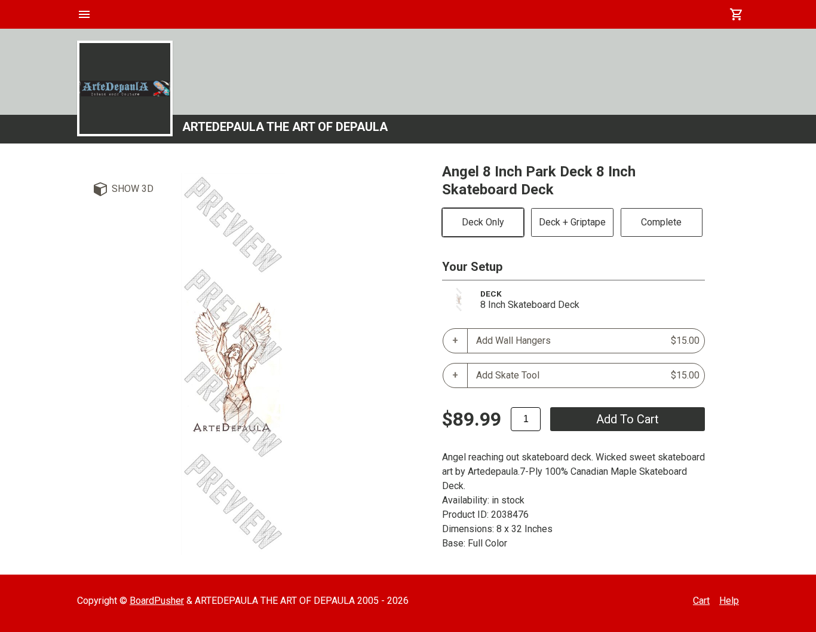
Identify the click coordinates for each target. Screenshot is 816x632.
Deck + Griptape (572, 222)
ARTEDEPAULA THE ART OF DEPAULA (285, 127)
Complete (661, 222)
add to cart (627, 419)
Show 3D (133, 188)
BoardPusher (157, 600)
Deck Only (483, 222)
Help (729, 600)
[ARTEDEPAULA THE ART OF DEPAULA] (124, 88)
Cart (701, 600)
